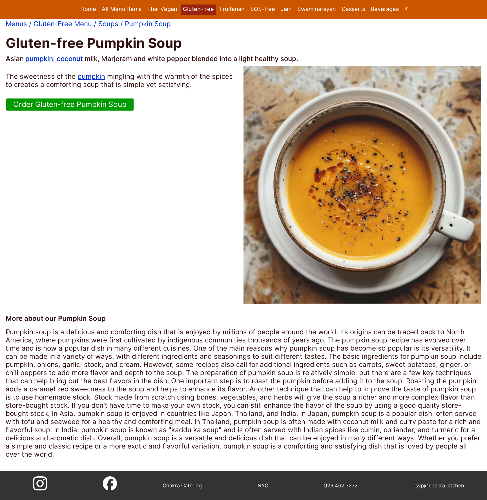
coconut (70, 59)
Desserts (353, 9)
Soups (108, 24)
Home (88, 9)
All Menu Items (121, 9)
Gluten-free (198, 9)
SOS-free (262, 9)
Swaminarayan (316, 9)
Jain (286, 9)
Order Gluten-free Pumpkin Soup (70, 104)
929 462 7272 (341, 485)
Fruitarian (232, 9)
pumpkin (39, 59)
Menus (16, 24)
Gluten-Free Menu (63, 24)
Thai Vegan (162, 9)
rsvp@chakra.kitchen (438, 485)
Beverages (385, 9)
